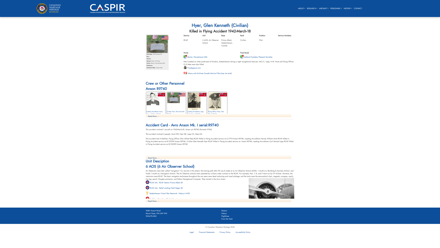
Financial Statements (206, 232)
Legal (192, 232)
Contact (358, 8)
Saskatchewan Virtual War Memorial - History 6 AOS (169, 193)
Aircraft (323, 8)
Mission (224, 210)
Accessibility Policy (243, 232)
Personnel (335, 8)
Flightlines (225, 216)
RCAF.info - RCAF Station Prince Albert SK (166, 182)
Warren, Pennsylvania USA (197, 57)
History (347, 8)
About (301, 8)
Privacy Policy (225, 232)
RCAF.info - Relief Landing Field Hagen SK (166, 188)
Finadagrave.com (194, 68)
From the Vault (226, 219)
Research (311, 8)
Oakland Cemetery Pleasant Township (258, 57)
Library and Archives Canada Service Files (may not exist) (209, 73)
